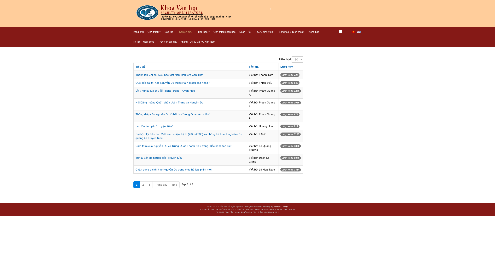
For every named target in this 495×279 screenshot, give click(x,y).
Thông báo (313, 31)
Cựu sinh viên (265, 31)
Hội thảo (202, 31)
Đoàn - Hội (245, 31)
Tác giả (254, 66)
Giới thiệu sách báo (224, 31)
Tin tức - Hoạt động (143, 41)
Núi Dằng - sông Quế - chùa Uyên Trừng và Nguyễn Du (169, 102)
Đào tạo (169, 31)
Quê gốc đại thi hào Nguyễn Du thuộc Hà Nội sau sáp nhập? (173, 82)
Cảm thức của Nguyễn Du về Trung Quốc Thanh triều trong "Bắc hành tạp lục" (183, 145)
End (174, 184)
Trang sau (161, 184)
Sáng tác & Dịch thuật (291, 31)
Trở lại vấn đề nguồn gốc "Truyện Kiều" (159, 157)
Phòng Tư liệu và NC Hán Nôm (197, 41)
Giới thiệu (153, 31)
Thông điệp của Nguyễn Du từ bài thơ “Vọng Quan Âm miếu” (173, 114)
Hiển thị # (285, 59)
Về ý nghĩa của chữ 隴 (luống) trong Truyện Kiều (165, 90)
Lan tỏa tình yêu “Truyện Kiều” (154, 126)
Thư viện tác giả (167, 41)
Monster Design (281, 206)
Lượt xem (286, 66)
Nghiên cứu (185, 31)
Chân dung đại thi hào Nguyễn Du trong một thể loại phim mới (174, 169)
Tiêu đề (140, 66)
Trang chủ (138, 31)
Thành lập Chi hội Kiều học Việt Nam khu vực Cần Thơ (169, 74)
